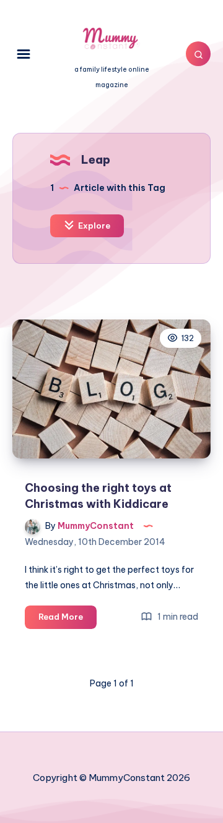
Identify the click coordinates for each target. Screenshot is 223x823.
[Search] (198, 53)
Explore (93, 225)
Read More (67, 619)
